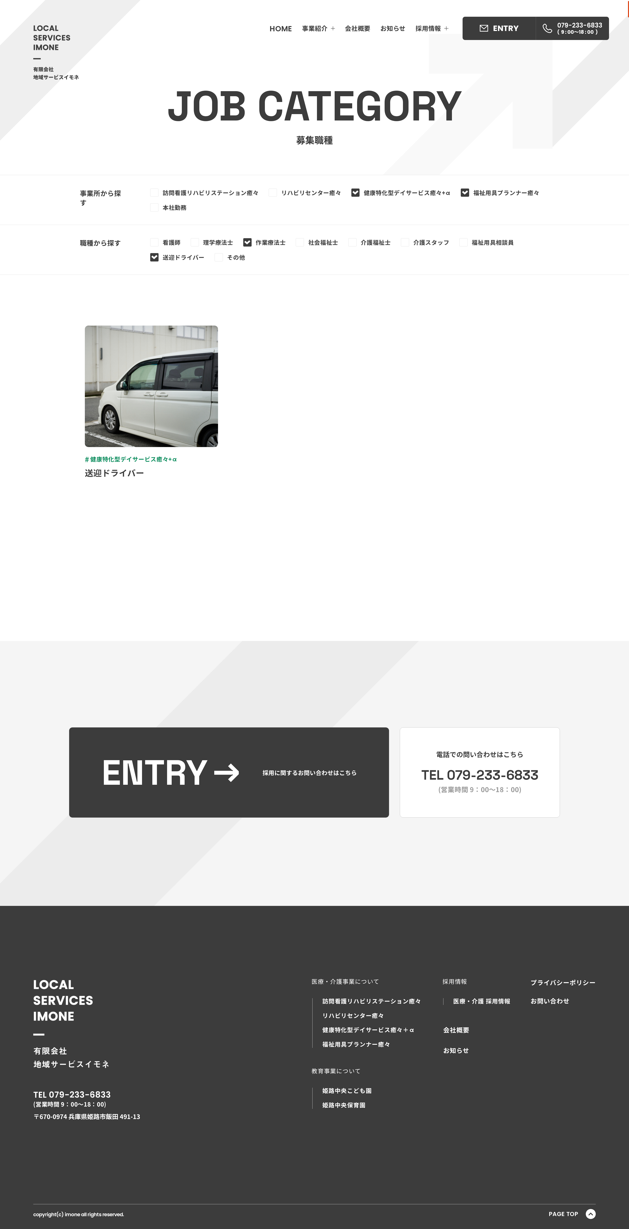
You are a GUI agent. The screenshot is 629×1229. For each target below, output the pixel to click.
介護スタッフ (431, 242)
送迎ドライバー (184, 257)
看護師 (172, 242)
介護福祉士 (376, 242)
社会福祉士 (323, 242)
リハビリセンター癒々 (311, 193)
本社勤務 (175, 207)
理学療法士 (218, 242)
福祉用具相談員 (493, 242)
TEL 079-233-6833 (72, 1095)
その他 (236, 257)
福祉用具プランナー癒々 (506, 193)
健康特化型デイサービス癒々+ (407, 193)
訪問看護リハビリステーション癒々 (211, 193)
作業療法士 (271, 242)
